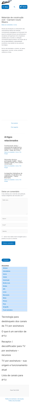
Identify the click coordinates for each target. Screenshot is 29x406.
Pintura (5, 301)
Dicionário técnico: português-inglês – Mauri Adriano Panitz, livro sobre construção (13, 162)
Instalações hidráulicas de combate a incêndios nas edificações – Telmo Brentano (13, 175)
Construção (6, 280)
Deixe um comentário (7, 24)
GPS (4, 289)
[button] (14, 7)
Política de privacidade (14, 400)
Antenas (5, 268)
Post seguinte (14, 127)
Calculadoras (6, 271)
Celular (5, 277)
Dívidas (5, 286)
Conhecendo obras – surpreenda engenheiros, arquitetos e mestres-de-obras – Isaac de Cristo (13, 148)
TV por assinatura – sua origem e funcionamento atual (14, 365)
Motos (4, 298)
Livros (4, 292)
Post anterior (14, 123)
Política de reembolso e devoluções (14, 399)
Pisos (4, 304)
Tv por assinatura (7, 310)
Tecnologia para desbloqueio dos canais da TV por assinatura (14, 321)
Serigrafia (5, 307)
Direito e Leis (6, 283)
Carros (5, 274)
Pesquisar (6, 260)
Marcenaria (6, 295)
